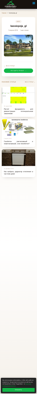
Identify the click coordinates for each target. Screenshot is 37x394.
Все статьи (9, 66)
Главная (4, 13)
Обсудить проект (18, 70)
